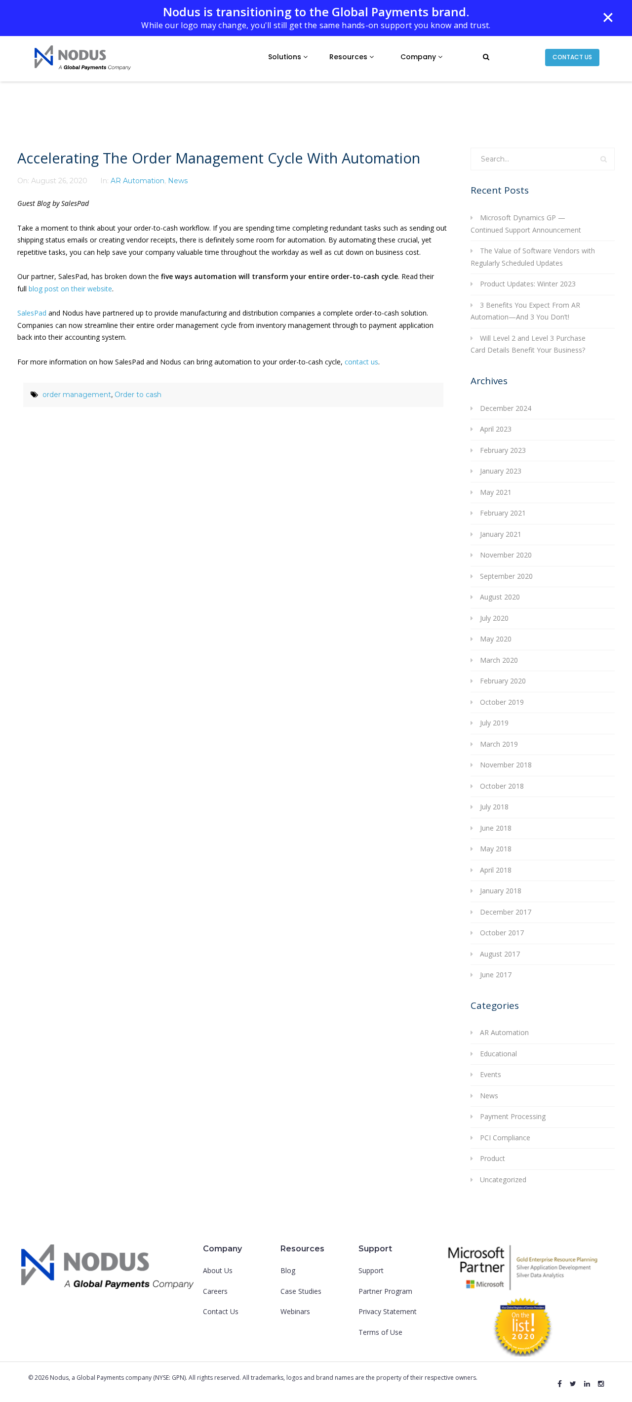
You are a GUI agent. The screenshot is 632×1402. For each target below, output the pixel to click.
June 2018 (496, 828)
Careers (215, 1291)
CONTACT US (572, 57)
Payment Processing (513, 1116)
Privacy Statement (387, 1311)
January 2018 (500, 890)
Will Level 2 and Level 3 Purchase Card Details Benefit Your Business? (528, 344)
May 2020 (496, 638)
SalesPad (31, 313)
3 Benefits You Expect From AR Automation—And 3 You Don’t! (525, 311)
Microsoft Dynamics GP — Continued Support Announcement (526, 224)
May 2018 (496, 848)
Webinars (295, 1311)
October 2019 (502, 702)
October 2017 (502, 932)
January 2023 (500, 471)
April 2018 (496, 870)
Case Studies (300, 1291)
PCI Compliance (505, 1137)
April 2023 (496, 429)
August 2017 (500, 954)
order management (76, 394)
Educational (498, 1053)
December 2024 (505, 408)
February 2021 (503, 513)
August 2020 (500, 596)
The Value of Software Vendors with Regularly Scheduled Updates (533, 257)
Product (492, 1158)
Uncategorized (503, 1179)
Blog (287, 1270)
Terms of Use (380, 1332)
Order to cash (138, 394)
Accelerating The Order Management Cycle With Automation (218, 157)
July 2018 (494, 806)
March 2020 (499, 660)
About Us (218, 1270)
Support (371, 1270)
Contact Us (220, 1311)
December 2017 (505, 912)
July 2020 (494, 618)
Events (490, 1074)
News (178, 180)
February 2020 (503, 680)
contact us (361, 361)
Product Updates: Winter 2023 (528, 283)
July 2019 (494, 722)
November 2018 (506, 764)
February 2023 (503, 450)
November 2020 (506, 555)
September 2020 (506, 576)
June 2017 (496, 974)
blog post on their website (70, 288)
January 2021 (500, 534)
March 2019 (499, 744)
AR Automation (137, 180)
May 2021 (496, 492)
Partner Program (385, 1291)
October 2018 (502, 786)
